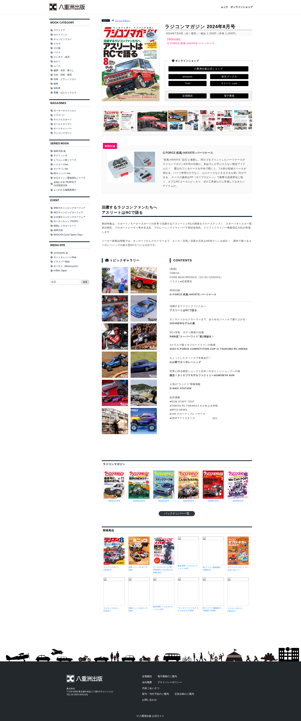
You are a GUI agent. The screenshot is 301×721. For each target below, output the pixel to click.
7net (187, 83)
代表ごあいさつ (150, 688)
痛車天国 (58, 230)
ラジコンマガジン (122, 20)
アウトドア (59, 30)
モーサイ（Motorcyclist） (67, 266)
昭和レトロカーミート (65, 226)
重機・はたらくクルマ (65, 92)
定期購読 (187, 95)
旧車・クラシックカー (65, 79)
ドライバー (59, 115)
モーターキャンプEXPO (66, 221)
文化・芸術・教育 (63, 74)
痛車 (56, 83)
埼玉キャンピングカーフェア (68, 212)
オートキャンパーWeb (65, 257)
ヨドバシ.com (229, 83)
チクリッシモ (60, 155)
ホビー (106, 20)
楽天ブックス (229, 76)
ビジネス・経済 (62, 57)
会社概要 (147, 682)
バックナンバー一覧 (176, 513)
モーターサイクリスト (65, 110)
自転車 (57, 88)
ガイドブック (60, 34)
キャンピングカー (63, 39)
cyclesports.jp (61, 252)
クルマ (57, 43)
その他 (57, 48)
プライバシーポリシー (169, 682)
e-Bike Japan (60, 270)
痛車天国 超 (60, 151)
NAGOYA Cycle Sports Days (68, 234)
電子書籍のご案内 (167, 676)
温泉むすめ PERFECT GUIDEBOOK (65, 184)
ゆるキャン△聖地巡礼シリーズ (69, 178)
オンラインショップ (242, 7)
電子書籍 (229, 95)
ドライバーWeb (62, 261)
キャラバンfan (61, 168)
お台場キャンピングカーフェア (69, 217)
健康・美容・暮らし (64, 70)
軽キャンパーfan (62, 173)
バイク (57, 52)
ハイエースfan (61, 164)
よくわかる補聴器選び (65, 190)
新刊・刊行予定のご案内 (155, 693)
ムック (224, 7)
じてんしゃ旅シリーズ (65, 160)
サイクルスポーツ (63, 119)
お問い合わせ (149, 699)
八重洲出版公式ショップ (208, 68)
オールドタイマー (63, 124)
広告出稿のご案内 (184, 693)
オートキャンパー (63, 128)
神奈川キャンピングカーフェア (69, 208)
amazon (187, 76)
